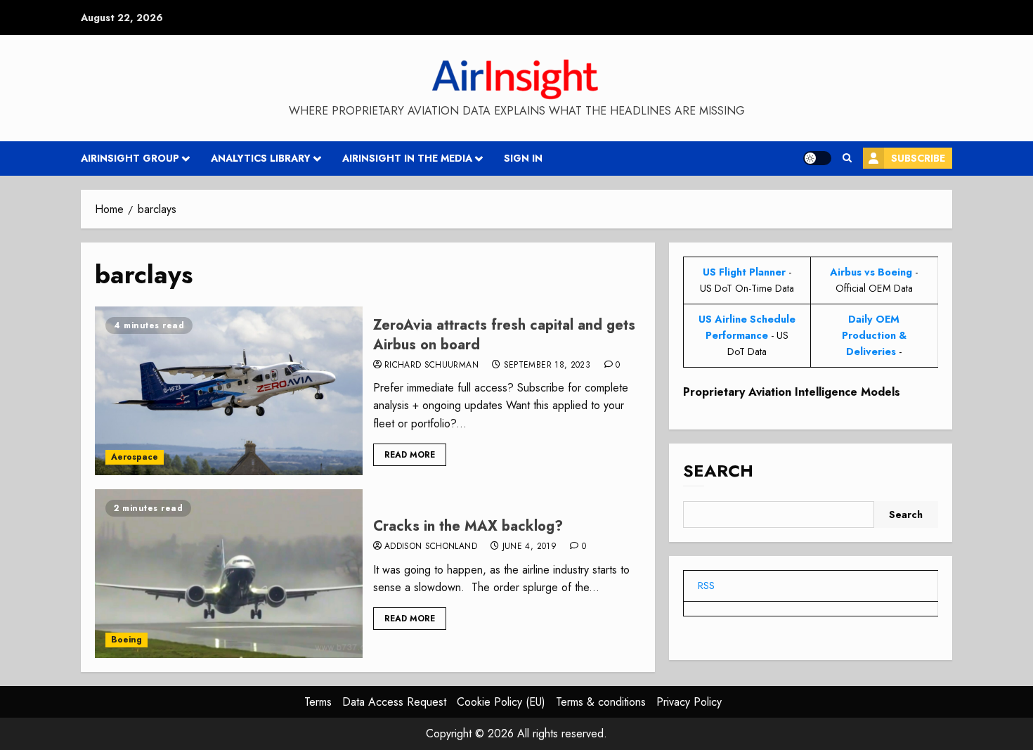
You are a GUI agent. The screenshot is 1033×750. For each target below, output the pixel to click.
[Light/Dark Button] (817, 158)
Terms (318, 702)
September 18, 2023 (547, 365)
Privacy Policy (689, 702)
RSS (706, 585)
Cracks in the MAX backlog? (468, 526)
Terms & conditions (601, 702)
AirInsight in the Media (407, 158)
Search (718, 470)
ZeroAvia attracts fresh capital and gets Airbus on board (504, 335)
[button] (847, 158)
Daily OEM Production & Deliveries (874, 335)
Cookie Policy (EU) (501, 702)
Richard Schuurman (431, 365)
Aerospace (134, 457)
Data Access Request (394, 702)
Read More (409, 454)
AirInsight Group (130, 158)
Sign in (523, 158)
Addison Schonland (430, 546)
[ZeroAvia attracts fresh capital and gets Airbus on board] (229, 390)
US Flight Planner (744, 272)
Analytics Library (261, 158)
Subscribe (918, 158)
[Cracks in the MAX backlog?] (229, 573)
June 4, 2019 (529, 546)
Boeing (126, 639)
